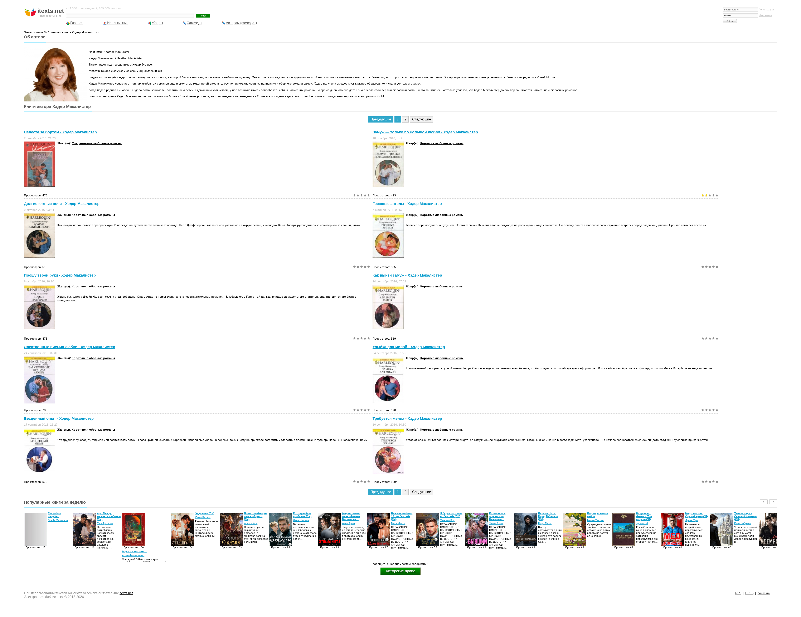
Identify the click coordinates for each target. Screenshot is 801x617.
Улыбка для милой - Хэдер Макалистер (409, 347)
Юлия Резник (153, 517)
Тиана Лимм (447, 523)
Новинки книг (117, 23)
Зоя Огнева (741, 517)
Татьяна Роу (398, 520)
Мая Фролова (56, 523)
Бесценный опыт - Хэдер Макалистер (59, 418)
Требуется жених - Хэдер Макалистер (407, 418)
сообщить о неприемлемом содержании (400, 563)
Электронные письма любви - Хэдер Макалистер (69, 347)
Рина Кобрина (693, 523)
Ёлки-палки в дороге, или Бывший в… (448, 516)
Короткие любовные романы (441, 143)
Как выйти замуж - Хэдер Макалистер (407, 275)
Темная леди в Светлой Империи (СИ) (696, 516)
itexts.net (126, 593)
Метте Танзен (546, 520)
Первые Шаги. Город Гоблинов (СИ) (499, 516)
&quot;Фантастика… (85, 551)
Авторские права (400, 571)
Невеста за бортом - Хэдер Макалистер (60, 132)
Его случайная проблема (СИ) (253, 515)
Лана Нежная (252, 520)
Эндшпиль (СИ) (155, 513)
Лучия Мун (642, 520)
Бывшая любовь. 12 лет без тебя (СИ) (352, 516)
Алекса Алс (201, 523)
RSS (738, 593)
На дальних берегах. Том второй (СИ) (595, 516)
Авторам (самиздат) (241, 23)
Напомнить (765, 15)
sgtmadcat (593, 523)
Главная (76, 23)
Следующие (421, 119)
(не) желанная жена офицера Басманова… (302, 516)
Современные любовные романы (97, 143)
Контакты (764, 593)
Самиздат (194, 23)
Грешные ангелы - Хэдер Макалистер (407, 204)
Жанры (157, 23)
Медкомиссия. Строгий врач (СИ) (647, 515)
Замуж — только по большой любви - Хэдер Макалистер (425, 132)
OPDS (749, 593)
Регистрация (766, 9)
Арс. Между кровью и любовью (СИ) (60, 516)
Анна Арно (299, 523)
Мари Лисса (349, 523)
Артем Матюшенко (84, 555)
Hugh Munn (496, 523)
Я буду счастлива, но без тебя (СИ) (402, 515)
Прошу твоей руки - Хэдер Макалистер (60, 275)
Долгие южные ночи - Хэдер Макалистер (61, 204)
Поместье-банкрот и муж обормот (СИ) (206, 516)
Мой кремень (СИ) (745, 513)
